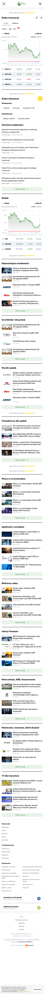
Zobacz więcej (20, 189)
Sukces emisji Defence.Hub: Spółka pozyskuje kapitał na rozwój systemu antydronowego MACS (27, 686)
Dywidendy (5, 840)
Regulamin (21, 923)
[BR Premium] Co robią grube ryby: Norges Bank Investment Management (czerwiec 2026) (26, 638)
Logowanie (5, 855)
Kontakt (21, 929)
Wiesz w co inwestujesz (9, 881)
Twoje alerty (5, 848)
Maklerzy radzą (6, 887)
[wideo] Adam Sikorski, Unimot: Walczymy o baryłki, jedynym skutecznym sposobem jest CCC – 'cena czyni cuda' (26, 808)
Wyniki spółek (6, 870)
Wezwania (26, 876)
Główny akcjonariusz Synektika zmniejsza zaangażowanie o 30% (26, 269)
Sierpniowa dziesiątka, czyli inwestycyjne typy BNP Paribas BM (27, 597)
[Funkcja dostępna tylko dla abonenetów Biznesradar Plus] (40, 98)
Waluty (4, 837)
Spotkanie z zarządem (8, 884)
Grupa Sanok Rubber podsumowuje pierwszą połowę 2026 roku (27, 382)
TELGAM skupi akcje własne (24, 341)
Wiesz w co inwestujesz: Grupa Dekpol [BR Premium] (25, 509)
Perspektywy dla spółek (9, 873)
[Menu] (4, 4)
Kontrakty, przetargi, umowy (31, 870)
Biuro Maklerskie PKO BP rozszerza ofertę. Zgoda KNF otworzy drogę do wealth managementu (27, 436)
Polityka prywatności (21, 920)
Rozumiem (37, 989)
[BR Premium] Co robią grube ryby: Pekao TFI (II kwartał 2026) (26, 662)
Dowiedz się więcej (23, 991)
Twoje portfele (6, 852)
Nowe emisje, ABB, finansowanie (32, 867)
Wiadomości (5, 827)
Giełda (4, 830)
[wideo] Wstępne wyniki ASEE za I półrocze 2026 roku (26, 533)
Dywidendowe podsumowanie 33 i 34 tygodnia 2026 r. (26, 278)
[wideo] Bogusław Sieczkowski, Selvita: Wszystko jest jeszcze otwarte (25, 799)
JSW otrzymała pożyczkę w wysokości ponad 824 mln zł (24, 702)
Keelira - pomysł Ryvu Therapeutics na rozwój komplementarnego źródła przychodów (27, 444)
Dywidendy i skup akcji (8, 867)
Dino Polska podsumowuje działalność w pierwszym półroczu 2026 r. (26, 295)
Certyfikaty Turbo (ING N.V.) (31, 873)
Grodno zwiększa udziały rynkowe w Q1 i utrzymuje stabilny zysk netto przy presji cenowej (27, 375)
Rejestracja (5, 858)
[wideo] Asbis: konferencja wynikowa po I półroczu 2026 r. (27, 541)
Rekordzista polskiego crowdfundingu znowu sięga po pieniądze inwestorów (25, 695)
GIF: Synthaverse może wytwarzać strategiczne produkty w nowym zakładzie (27, 428)
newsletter (26, 887)
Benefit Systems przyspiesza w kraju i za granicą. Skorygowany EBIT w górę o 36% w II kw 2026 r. (26, 303)
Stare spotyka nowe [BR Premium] (26, 605)
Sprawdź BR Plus (30, 13)
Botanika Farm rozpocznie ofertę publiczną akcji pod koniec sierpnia (27, 750)
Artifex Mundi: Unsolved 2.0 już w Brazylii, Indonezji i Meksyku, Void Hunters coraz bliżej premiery (26, 452)
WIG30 (6, 33)
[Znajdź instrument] (40, 4)
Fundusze (4, 833)
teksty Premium (6, 891)
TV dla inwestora (28, 884)
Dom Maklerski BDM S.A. (25, 942)
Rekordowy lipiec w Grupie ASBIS (26, 285)
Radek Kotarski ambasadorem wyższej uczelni (18, 140)
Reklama (21, 926)
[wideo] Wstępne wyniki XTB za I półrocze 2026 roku (26, 557)
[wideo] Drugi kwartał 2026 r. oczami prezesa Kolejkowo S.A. (27, 782)
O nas (21, 917)
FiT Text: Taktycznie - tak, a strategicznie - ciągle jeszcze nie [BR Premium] (27, 647)
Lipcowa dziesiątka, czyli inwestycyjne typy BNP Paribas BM (27, 614)
